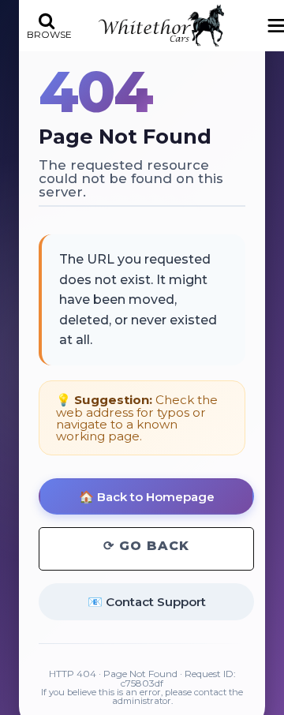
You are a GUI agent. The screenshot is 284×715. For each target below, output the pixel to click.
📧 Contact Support (147, 601)
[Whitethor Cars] (161, 25)
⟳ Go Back (146, 545)
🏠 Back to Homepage (147, 496)
